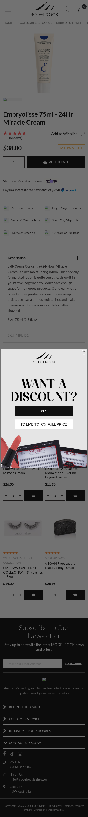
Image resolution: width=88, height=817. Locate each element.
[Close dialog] (84, 352)
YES (44, 411)
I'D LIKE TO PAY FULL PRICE (44, 424)
